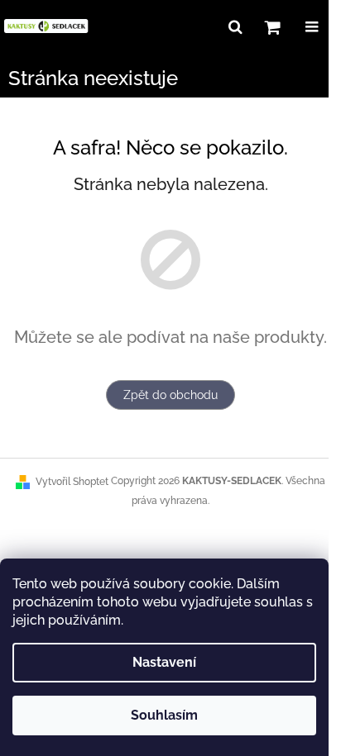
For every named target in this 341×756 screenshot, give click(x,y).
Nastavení (164, 662)
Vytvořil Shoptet (72, 481)
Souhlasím (164, 715)
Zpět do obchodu (170, 395)
